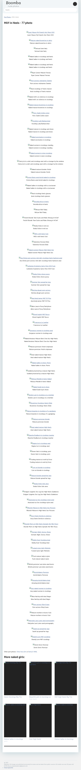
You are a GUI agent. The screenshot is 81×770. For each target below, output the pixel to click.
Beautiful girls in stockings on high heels (40, 698)
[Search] (74, 10)
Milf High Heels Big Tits (63, 697)
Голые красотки (8, 768)
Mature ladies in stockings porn (13, 740)
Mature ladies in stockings (64, 739)
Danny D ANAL (32, 652)
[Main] (16, 3)
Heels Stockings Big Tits (13, 697)
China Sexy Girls (22, 652)
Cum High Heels (35, 739)
